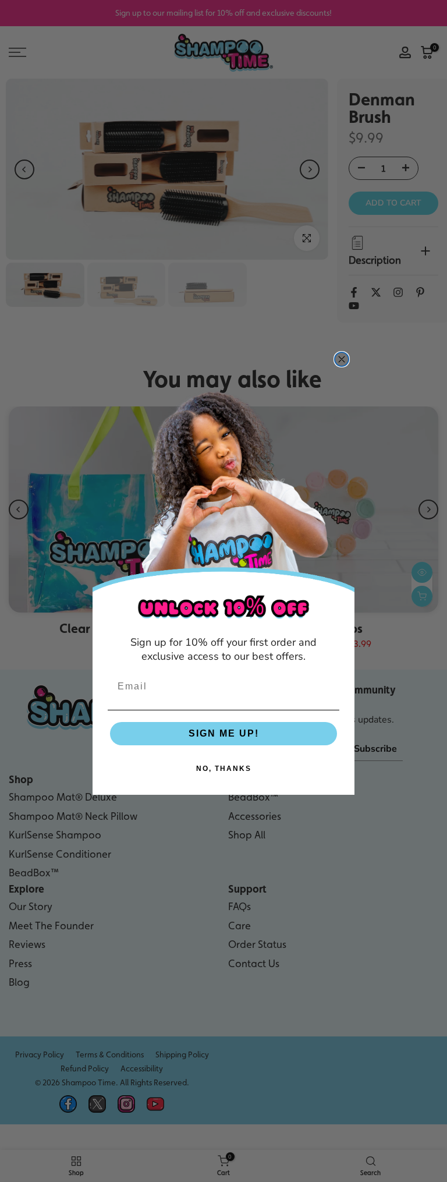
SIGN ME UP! (224, 733)
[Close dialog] (342, 359)
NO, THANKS (223, 769)
